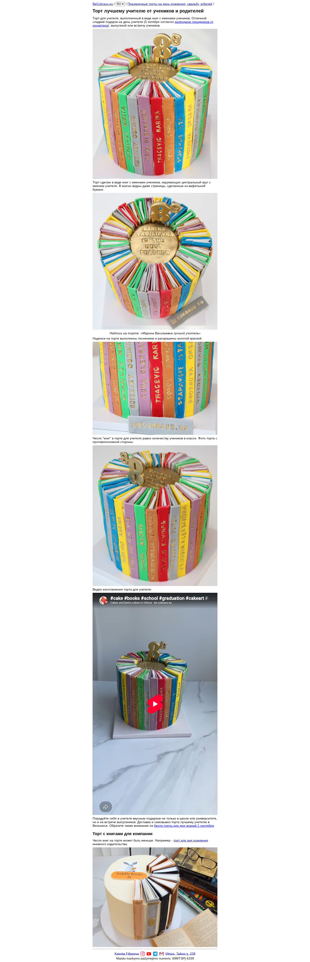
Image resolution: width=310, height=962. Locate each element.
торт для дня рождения (190, 840)
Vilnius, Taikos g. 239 (180, 953)
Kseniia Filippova (127, 953)
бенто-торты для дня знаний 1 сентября (184, 825)
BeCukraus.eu (103, 4)
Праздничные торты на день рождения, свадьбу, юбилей (170, 4)
